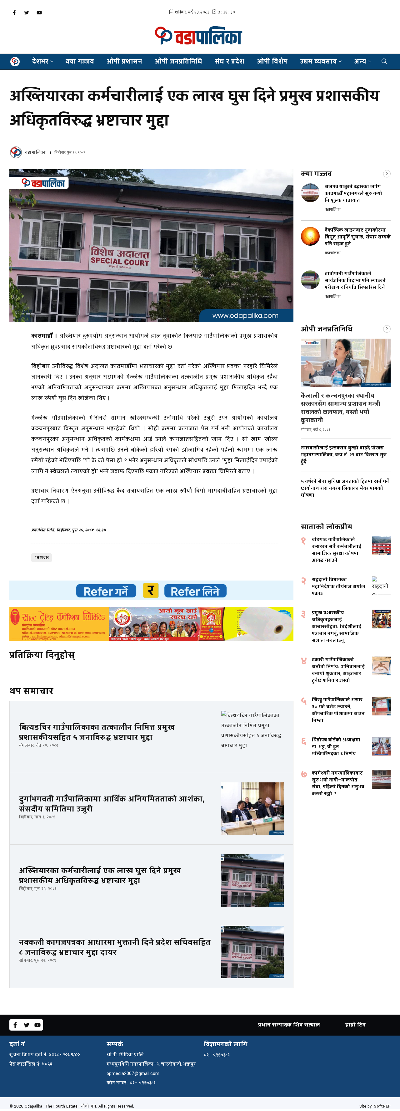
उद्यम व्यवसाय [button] (318, 61)
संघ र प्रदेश (229, 61)
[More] (387, 173)
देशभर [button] (40, 61)
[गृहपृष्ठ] (15, 61)
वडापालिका (35, 152)
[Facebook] (14, 12)
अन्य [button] (360, 61)
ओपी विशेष (272, 61)
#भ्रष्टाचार (41, 558)
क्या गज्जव (80, 61)
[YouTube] (39, 12)
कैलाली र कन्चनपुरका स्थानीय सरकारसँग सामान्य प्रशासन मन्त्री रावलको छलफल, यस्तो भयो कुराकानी (340, 408)
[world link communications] (151, 590)
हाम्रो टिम (355, 1024)
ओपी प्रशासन (124, 61)
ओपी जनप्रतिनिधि (178, 61)
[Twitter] (26, 12)
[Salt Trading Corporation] (151, 624)
